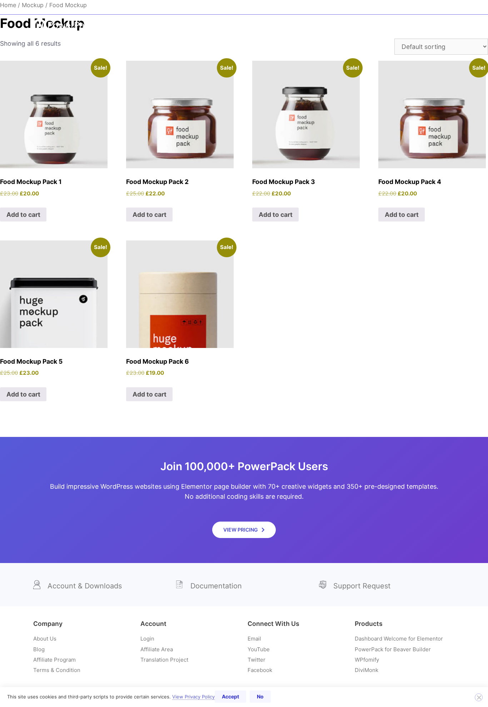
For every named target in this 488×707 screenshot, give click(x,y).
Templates (340, 25)
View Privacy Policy (193, 696)
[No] (479, 697)
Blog (301, 7)
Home (185, 25)
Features (385, 25)
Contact (441, 7)
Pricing (435, 25)
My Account (369, 7)
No (260, 696)
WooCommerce (292, 25)
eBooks (215, 25)
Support (408, 7)
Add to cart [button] (23, 214)
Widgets (248, 25)
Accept (230, 696)
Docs (327, 7)
